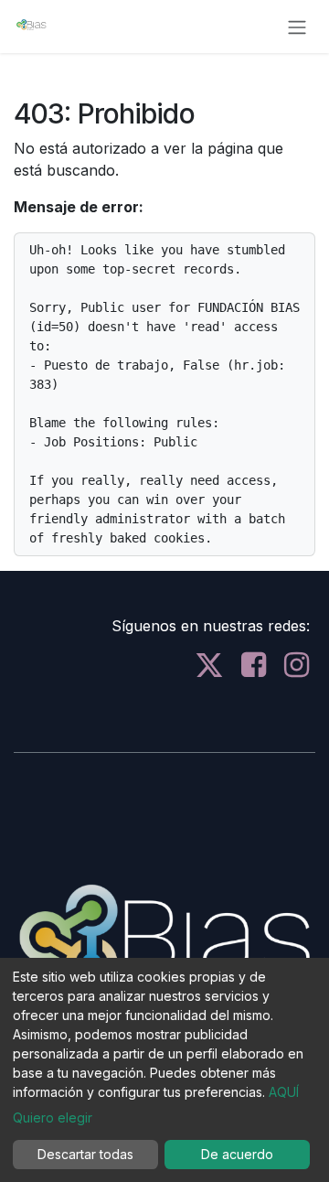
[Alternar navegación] (297, 26)
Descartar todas (85, 1154)
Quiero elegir (52, 1117)
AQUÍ (284, 1092)
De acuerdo (237, 1154)
